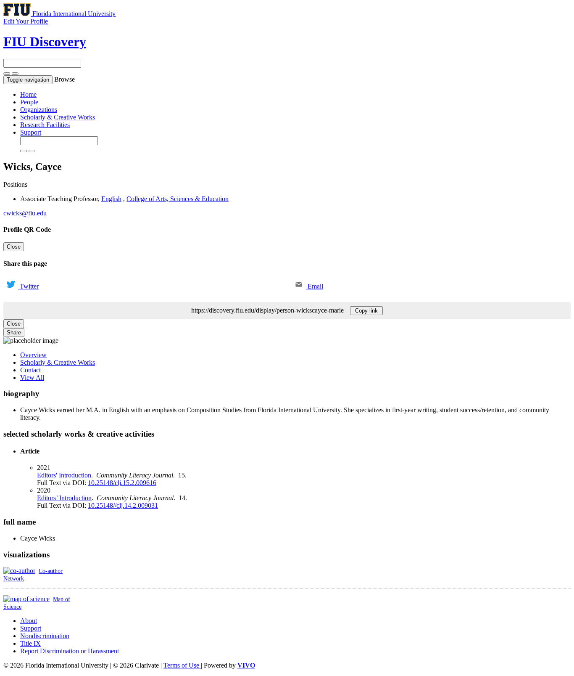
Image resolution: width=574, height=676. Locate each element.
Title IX (30, 643)
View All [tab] (32, 377)
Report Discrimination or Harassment (69, 651)
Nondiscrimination (44, 635)
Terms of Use (182, 665)
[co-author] (19, 570)
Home (28, 94)
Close (14, 247)
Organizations (38, 109)
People (29, 102)
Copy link (366, 311)
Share (14, 332)
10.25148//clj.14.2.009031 (123, 505)
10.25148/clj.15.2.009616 (122, 482)
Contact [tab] (30, 370)
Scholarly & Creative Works (57, 117)
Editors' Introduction (64, 475)
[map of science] (26, 598)
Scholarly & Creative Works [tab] (57, 362)
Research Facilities (45, 124)
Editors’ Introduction (64, 497)
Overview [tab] (33, 354)
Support (30, 132)
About (28, 620)
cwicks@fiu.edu (25, 213)
